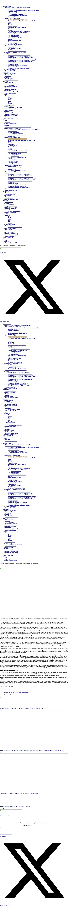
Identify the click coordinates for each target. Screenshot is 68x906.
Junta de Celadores (13, 63)
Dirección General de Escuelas (13, 9)
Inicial (9, 22)
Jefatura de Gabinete (13, 13)
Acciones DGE (11, 16)
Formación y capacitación (11, 115)
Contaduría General (16, 48)
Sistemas (7, 95)
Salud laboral (8, 106)
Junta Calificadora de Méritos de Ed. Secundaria (20, 57)
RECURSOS (6, 72)
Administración (12, 47)
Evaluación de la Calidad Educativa (17, 38)
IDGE (9, 99)
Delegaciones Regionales (17, 14)
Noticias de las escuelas (11, 114)
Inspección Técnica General (15, 44)
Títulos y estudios (12, 43)
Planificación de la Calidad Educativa (17, 32)
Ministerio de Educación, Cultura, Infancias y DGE (18, 7)
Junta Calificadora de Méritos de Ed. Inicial (19, 55)
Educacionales (9, 82)
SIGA (9, 101)
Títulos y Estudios (10, 105)
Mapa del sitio (9, 110)
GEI (9, 97)
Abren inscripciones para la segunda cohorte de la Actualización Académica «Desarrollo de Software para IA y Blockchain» (30, 750)
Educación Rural (15, 35)
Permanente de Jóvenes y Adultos (17, 27)
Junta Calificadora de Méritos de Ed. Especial (20, 61)
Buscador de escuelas (10, 89)
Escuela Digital (9, 78)
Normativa (8, 90)
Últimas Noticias (9, 112)
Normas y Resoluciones (14, 91)
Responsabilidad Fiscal (11, 70)
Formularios (11, 85)
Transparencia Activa (10, 69)
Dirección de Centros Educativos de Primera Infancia (21, 20)
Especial (10, 30)
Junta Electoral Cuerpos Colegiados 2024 (19, 68)
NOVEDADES (6, 111)
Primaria (10, 23)
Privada (10, 28)
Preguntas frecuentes (11, 86)
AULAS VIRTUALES (8, 118)
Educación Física (15, 36)
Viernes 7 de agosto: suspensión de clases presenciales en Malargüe (16, 806)
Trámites (7, 84)
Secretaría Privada (12, 11)
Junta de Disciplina (13, 64)
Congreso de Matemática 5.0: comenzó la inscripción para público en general (19, 793)
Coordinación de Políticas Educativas (17, 19)
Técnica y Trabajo (12, 26)
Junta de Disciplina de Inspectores (17, 66)
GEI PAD (10, 98)
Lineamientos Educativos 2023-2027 (17, 15)
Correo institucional (10, 109)
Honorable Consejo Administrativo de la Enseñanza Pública (23, 10)
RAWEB (10, 103)
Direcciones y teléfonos (11, 88)
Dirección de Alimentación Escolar (17, 51)
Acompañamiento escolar (14, 40)
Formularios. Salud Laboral (15, 107)
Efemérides (8, 76)
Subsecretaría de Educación (12, 18)
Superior (10, 39)
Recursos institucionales (11, 80)
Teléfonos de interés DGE (39, 825)
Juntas (7, 53)
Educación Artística (16, 34)
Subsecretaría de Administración (13, 45)
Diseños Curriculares (10, 73)
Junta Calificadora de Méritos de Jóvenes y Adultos (21, 60)
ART (6, 94)
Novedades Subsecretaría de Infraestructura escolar (16, 692)
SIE (9, 102)
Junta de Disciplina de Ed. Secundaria (17, 65)
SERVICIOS (5, 81)
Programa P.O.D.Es (13, 41)
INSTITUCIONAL (7, 6)
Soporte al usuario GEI (11, 123)
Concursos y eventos (10, 116)
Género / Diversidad (10, 93)
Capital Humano (12, 49)
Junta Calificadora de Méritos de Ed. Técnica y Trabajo (22, 59)
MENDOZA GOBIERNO (6, 834)
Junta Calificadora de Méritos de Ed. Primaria (20, 56)
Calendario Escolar (10, 74)
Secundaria (11, 24)
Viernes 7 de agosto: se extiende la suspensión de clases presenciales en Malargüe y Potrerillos (23, 708)
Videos (7, 77)
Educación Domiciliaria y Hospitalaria (20, 31)
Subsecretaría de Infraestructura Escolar (15, 52)
